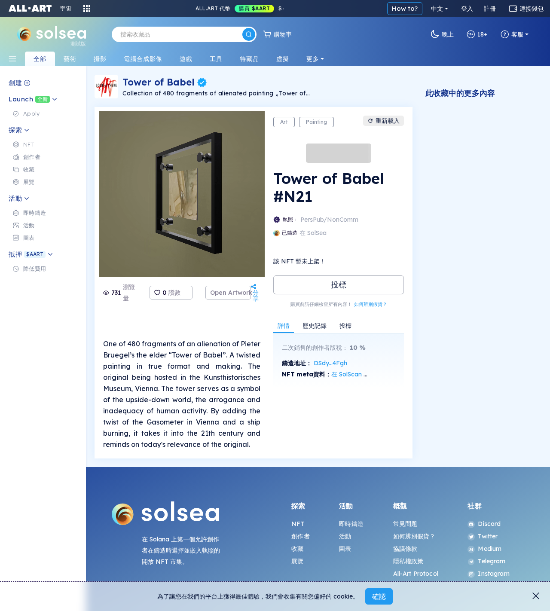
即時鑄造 (351, 524)
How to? (405, 8)
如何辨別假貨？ (370, 304)
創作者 (300, 536)
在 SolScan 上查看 (356, 374)
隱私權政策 (408, 561)
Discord (489, 524)
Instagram (493, 573)
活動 (345, 536)
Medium (489, 549)
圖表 (345, 549)
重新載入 (388, 121)
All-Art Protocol (415, 573)
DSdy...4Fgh (330, 363)
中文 (437, 8)
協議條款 (405, 549)
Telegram (491, 561)
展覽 (297, 561)
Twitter (488, 536)
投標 (338, 285)
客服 (517, 34)
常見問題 (405, 524)
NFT (297, 524)
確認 (379, 596)
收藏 (297, 549)
